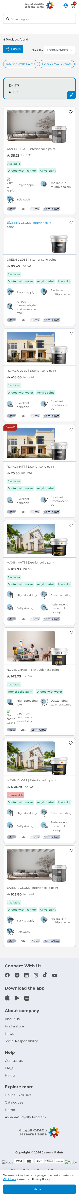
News (9, 1034)
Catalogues (14, 1102)
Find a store (14, 1026)
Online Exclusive (18, 1095)
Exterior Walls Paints (57, 64)
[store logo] (39, 6)
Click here (9, 1179)
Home (10, 1110)
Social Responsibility (21, 1041)
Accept (39, 1189)
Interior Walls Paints (20, 64)
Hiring (10, 1075)
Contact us (14, 1061)
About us (12, 1019)
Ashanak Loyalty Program (25, 1117)
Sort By (37, 50)
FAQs (9, 1068)
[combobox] (39, 19)
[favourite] (70, 112)
